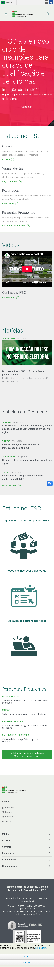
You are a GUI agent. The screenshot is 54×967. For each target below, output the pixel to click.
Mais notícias (9, 486)
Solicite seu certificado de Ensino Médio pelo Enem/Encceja (27, 754)
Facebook (9, 807)
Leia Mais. (41, 947)
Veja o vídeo (8, 298)
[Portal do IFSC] (23, 14)
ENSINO (5, 472)
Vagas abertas (10, 182)
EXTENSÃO (6, 422)
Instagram (9, 812)
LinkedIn (9, 816)
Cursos (6, 159)
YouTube (9, 821)
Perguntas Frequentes (14, 226)
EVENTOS (6, 441)
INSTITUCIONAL (8, 338)
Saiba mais (27, 106)
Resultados (8, 204)
